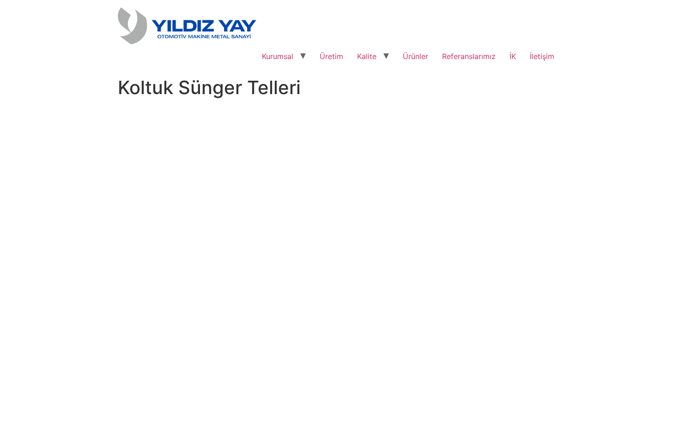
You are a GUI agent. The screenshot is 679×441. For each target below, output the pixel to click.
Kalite (366, 56)
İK (512, 56)
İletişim (542, 56)
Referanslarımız (469, 56)
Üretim (331, 56)
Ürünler (415, 56)
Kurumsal (277, 56)
